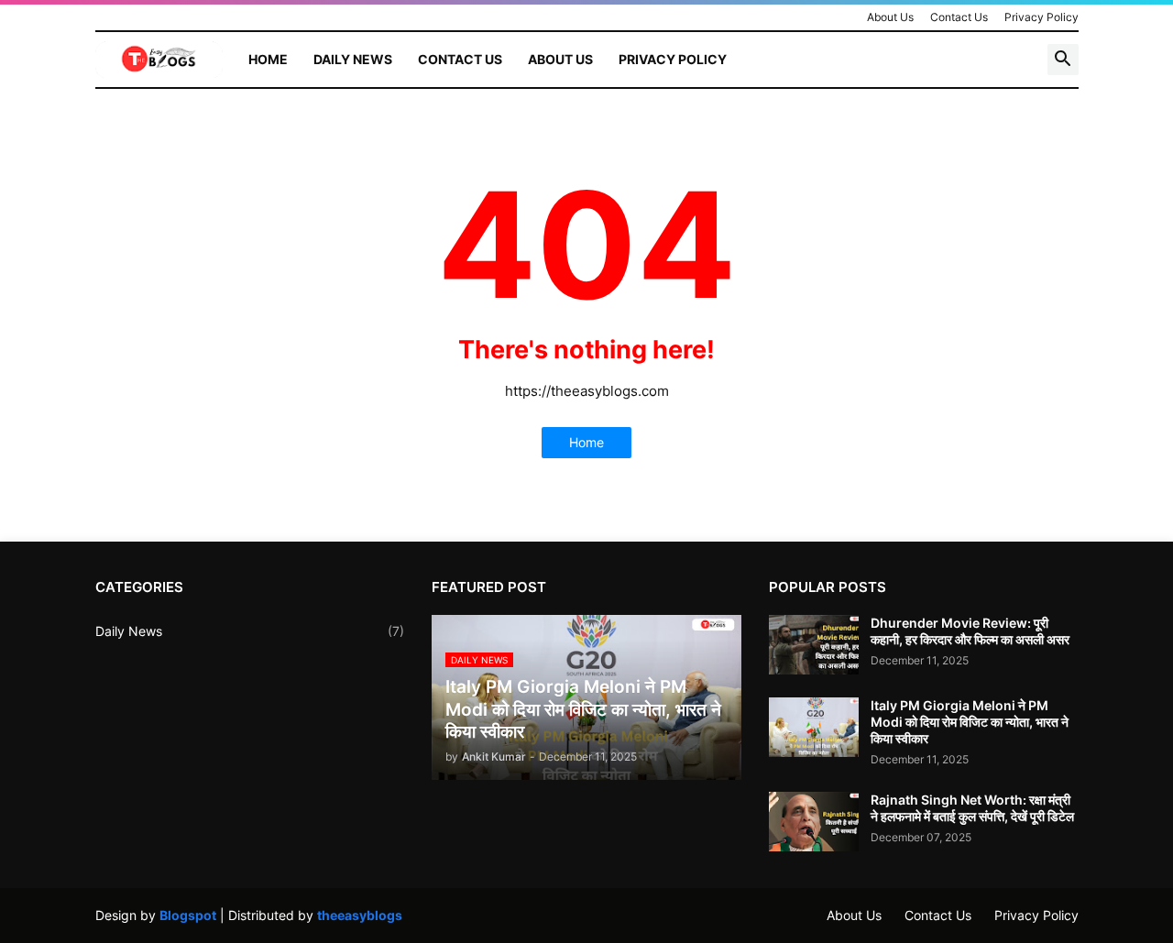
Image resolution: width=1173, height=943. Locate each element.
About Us (890, 17)
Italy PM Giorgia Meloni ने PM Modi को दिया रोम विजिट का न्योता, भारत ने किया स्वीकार (970, 721)
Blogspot (187, 915)
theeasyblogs (359, 915)
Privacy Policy (1041, 17)
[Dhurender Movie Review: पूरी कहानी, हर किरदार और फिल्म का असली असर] (814, 644)
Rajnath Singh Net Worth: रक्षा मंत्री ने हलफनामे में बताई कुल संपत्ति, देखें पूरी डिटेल (972, 808)
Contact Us (959, 17)
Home (268, 59)
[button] (1063, 59)
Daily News (352, 59)
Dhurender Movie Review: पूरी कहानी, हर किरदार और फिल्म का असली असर (970, 631)
